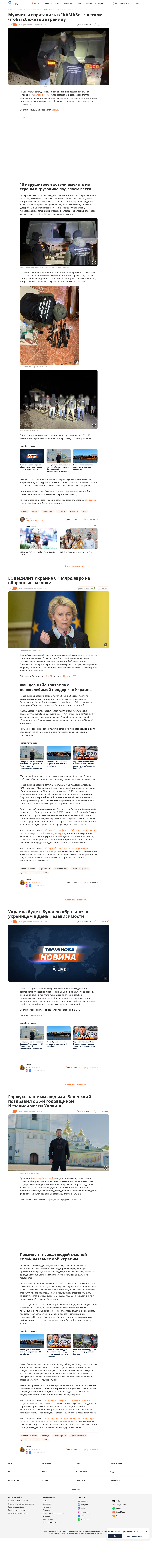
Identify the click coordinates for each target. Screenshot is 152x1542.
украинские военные (78, 1436)
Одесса (45, 1480)
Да (115, 1536)
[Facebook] (30, 885)
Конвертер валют (50, 1522)
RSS (117, 1516)
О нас (45, 1501)
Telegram (84, 1504)
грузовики (61, 511)
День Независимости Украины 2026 (34, 873)
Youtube (84, 1501)
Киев (10, 1472)
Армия (57, 3)
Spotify (118, 1508)
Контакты (47, 1507)
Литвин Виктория (33, 882)
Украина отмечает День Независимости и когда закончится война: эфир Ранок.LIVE (84, 764)
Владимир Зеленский (42, 1178)
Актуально (46, 1463)
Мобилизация (82, 1472)
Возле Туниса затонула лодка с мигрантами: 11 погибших (83, 467)
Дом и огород (116, 1463)
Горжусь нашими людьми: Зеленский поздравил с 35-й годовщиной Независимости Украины (58, 468)
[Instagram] (27, 885)
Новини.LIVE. (69, 676)
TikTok (118, 1501)
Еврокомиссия (45, 869)
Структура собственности (53, 1513)
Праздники (115, 1480)
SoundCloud (120, 1512)
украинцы (45, 1436)
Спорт (79, 3)
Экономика (68, 3)
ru (137, 3)
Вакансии (47, 1504)
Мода (112, 1472)
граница (24, 511)
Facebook (85, 1516)
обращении (53, 1199)
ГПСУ (55, 109)
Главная (10, 10)
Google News (121, 1504)
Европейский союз (28, 869)
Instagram (85, 1512)
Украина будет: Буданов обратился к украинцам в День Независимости (31, 467)
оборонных (83, 655)
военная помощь (61, 869)
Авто (10, 1463)
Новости (48, 3)
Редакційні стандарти (17, 1510)
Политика (80, 1480)
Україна (37, 3)
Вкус (78, 1463)
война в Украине (60, 1436)
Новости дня (21, 10)
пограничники (47, 511)
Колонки (88, 3)
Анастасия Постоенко (34, 520)
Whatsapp (85, 1519)
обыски (35, 511)
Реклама (46, 1510)
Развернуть (76, 1489)
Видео (100, 3)
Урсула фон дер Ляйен (80, 869)
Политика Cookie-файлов (18, 1513)
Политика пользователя (18, 1501)
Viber (83, 1508)
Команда (46, 1516)
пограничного (41, 94)
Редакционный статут (17, 1507)
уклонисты (74, 511)
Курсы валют (48, 1519)
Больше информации (134, 1536)
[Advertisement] (57, 123)
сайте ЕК (48, 676)
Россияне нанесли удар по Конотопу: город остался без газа (84, 1352)
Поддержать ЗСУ (124, 3)
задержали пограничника (65, 491)
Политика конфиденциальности (21, 1504)
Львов (44, 1472)
